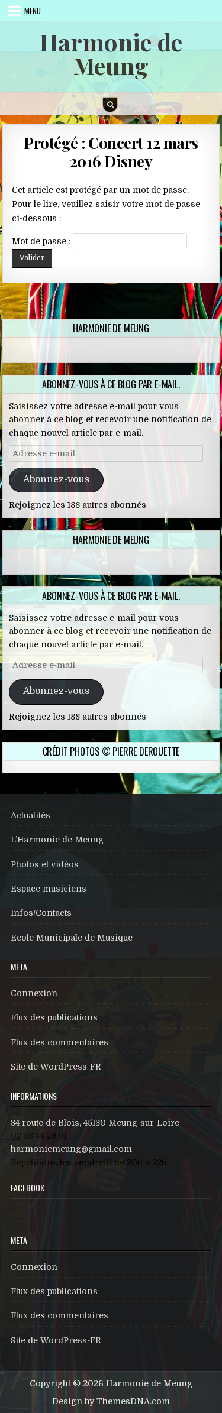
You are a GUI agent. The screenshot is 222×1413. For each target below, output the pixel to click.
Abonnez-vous (56, 479)
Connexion (34, 993)
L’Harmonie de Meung (57, 839)
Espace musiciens (48, 888)
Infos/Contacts (41, 913)
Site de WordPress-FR (56, 1066)
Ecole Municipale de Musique (72, 937)
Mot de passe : (42, 241)
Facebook (27, 1187)
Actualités (30, 815)
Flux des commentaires (59, 1042)
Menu (32, 11)
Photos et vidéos (45, 864)
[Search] (110, 105)
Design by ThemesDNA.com (111, 1401)
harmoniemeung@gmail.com (71, 1148)
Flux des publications (54, 1017)
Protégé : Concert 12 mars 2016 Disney (111, 151)
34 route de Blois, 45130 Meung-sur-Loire (95, 1122)
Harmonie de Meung (111, 53)
